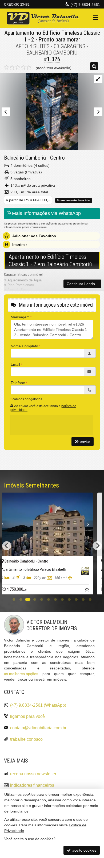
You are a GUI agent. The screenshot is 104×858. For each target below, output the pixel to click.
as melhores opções (21, 674)
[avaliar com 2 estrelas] (12, 67)
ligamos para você (27, 716)
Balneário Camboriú (25, 158)
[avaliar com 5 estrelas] (28, 67)
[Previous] (12, 524)
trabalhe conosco (26, 739)
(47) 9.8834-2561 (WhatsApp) (38, 705)
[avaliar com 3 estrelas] (17, 67)
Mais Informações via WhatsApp (46, 213)
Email (15, 364)
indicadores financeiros (32, 785)
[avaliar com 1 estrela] (6, 67)
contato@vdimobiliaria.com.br (38, 728)
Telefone (18, 383)
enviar (85, 441)
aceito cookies (83, 850)
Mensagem (20, 317)
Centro (57, 158)
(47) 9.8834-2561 (85, 4)
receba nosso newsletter (33, 774)
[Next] (93, 524)
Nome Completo (24, 346)
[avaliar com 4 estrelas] (23, 67)
